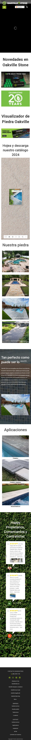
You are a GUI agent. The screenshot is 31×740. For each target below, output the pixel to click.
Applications (15, 725)
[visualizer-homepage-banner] (15, 133)
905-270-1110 (16, 674)
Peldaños (15, 458)
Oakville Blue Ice (15, 683)
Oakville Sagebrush (15, 693)
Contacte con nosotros (15, 734)
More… (15, 699)
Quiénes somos (15, 706)
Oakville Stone (19, 739)
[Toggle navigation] (4, 7)
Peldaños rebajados (15, 482)
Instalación (15, 728)
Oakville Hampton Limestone (15, 686)
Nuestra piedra (15, 245)
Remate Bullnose (15, 506)
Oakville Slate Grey (15, 696)
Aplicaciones (15, 429)
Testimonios (15, 712)
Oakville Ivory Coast (15, 690)
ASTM (15, 731)
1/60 (6, 236)
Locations (15, 715)
